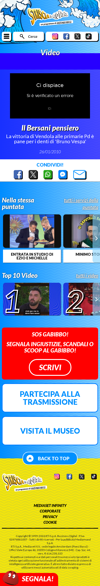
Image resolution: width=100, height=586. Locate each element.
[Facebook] (66, 36)
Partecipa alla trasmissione (50, 397)
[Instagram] (55, 36)
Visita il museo (50, 430)
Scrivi (50, 367)
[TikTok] (89, 36)
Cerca (32, 36)
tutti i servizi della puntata (81, 203)
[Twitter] (77, 36)
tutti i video (87, 275)
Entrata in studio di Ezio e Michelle (32, 256)
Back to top (54, 458)
